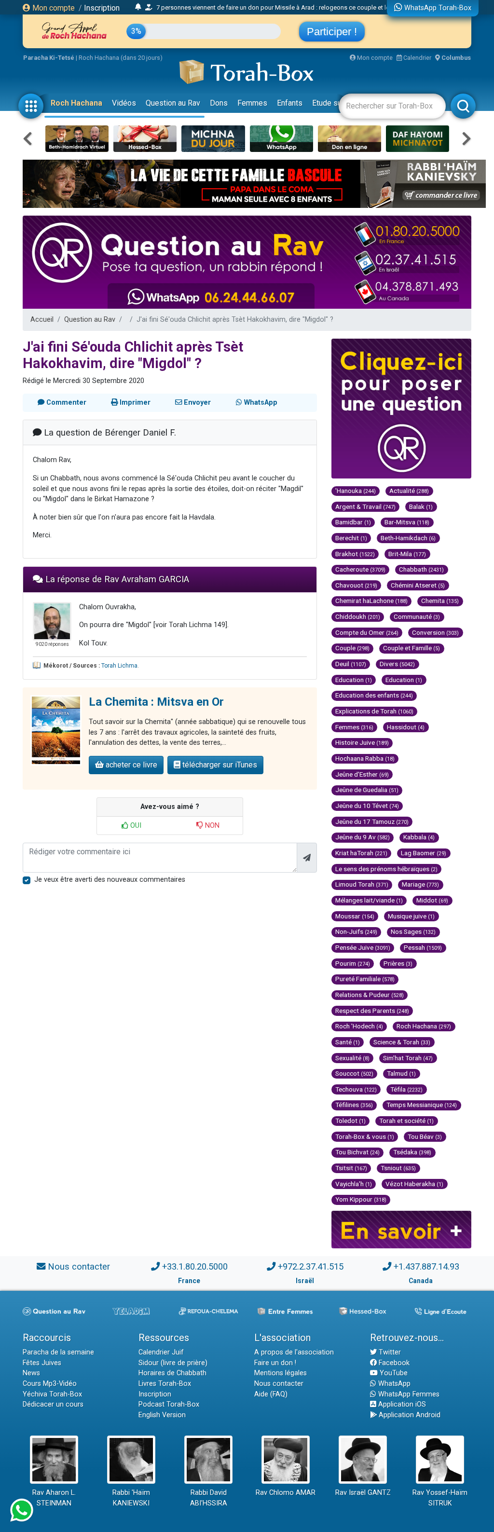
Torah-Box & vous (364, 1136)
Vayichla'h (353, 1184)
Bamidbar (353, 522)
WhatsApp (393, 1384)
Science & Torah (401, 1042)
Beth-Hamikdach (408, 538)
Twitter (389, 1352)
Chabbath (421, 569)
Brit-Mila (407, 554)
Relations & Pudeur (369, 995)
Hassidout (406, 727)
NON (211, 825)
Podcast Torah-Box (168, 1404)
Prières (398, 963)
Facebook (393, 1363)
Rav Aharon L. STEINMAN (54, 1498)
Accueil (42, 319)
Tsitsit (351, 1168)
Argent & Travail (365, 506)
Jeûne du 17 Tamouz (372, 821)
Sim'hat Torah (408, 1058)
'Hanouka (355, 490)
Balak (421, 506)
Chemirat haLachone (371, 600)
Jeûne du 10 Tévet (367, 805)
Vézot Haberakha (414, 1184)
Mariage (420, 884)
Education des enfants (374, 695)
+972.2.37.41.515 (310, 1266)
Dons (219, 103)
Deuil (350, 664)
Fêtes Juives (42, 1363)
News (31, 1373)
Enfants (289, 103)
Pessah (423, 947)
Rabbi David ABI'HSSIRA (208, 1498)
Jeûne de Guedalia (366, 789)
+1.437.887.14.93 (426, 1266)
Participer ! (332, 32)
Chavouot (356, 585)
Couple (352, 648)
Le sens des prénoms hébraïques (386, 869)
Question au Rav (173, 103)
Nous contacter (79, 1266)
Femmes (252, 103)
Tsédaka (412, 1152)
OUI (134, 825)
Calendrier (416, 57)
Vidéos (124, 103)
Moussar (354, 916)
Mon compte (52, 8)
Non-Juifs (356, 931)
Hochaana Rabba (365, 758)
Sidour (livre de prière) (172, 1363)
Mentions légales (280, 1373)
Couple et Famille (411, 648)
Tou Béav (425, 1136)
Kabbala (419, 837)
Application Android (408, 1415)
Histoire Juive (362, 742)
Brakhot (355, 554)
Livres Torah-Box (164, 1384)
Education (353, 680)
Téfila (406, 1089)
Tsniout (398, 1168)
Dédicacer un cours (53, 1404)
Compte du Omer (366, 632)
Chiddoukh (357, 616)
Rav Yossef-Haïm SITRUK (439, 1498)
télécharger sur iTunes (218, 764)
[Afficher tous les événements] (138, 7)
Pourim (352, 963)
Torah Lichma (119, 665)
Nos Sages (413, 931)
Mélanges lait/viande (369, 900)
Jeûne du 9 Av (362, 837)
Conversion (435, 632)
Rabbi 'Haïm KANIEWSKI (131, 1498)
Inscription (102, 8)
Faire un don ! (275, 1363)
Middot (432, 900)
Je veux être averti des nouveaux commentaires (109, 879)
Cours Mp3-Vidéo (50, 1384)
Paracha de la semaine (58, 1352)
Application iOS (401, 1404)
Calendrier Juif (161, 1352)
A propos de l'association (294, 1352)
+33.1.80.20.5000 (195, 1266)
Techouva (356, 1089)
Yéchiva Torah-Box (52, 1394)
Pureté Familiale (365, 979)
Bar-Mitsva (406, 522)
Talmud (401, 1073)
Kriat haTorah (361, 853)
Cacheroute (360, 569)
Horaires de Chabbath (172, 1373)
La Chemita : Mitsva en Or (156, 702)
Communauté (417, 616)
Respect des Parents (372, 1010)
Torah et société (406, 1120)
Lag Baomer (423, 853)
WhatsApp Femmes (407, 1394)
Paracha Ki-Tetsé (48, 57)
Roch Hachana (76, 103)
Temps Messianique (421, 1104)
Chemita (440, 600)
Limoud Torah (361, 884)
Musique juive (411, 916)
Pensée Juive (362, 947)
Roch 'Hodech (359, 1026)
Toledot (350, 1120)
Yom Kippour (360, 1199)
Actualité (409, 490)
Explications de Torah (374, 711)
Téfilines (354, 1104)
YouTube (393, 1373)
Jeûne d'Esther (362, 774)
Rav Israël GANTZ (363, 1493)
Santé (347, 1042)
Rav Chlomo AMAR (286, 1493)
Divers (397, 664)
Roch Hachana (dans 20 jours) (121, 57)
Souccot (354, 1073)
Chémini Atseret (418, 585)
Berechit (351, 538)
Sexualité (352, 1058)
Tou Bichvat (357, 1152)
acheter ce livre (130, 764)
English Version (162, 1415)
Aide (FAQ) (271, 1394)
